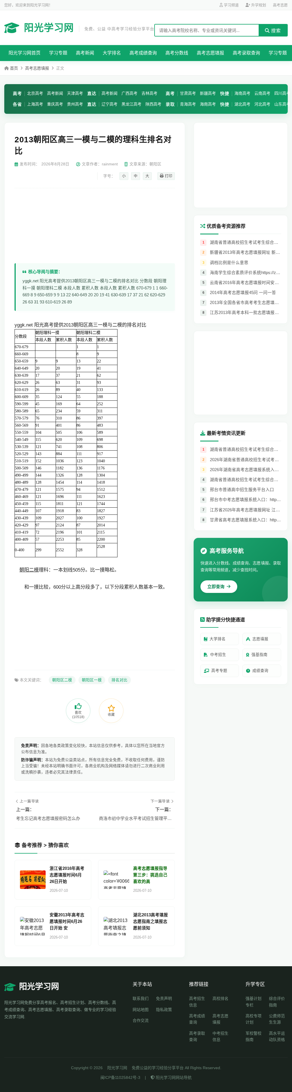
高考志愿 (280, 5)
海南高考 (208, 104)
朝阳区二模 (62, 680)
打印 (168, 176)
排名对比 (119, 680)
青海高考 (188, 104)
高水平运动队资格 (277, 1036)
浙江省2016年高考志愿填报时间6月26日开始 (67, 875)
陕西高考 (153, 104)
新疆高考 (208, 93)
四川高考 (282, 93)
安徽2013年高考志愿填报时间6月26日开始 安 (67, 921)
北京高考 (35, 93)
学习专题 (58, 52)
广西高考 (129, 93)
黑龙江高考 (131, 104)
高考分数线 (176, 52)
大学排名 (112, 52)
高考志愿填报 (210, 52)
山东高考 (282, 104)
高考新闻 (85, 52)
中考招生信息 (220, 1036)
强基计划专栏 (253, 1001)
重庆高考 (55, 104)
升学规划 (258, 5)
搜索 (275, 30)
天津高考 (75, 93)
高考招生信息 (197, 1001)
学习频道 (231, 5)
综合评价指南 (277, 1001)
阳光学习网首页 (24, 52)
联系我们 (141, 998)
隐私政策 (164, 1009)
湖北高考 (242, 104)
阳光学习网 (89, 27)
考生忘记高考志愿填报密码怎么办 (48, 818)
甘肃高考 (188, 93)
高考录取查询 (246, 52)
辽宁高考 (109, 104)
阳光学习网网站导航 (173, 1077)
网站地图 (141, 1009)
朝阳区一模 (92, 680)
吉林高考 (149, 93)
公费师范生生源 (277, 1019)
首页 (14, 68)
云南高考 (262, 93)
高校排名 (220, 998)
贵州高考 (75, 104)
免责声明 (164, 998)
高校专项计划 (253, 1019)
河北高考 (262, 104)
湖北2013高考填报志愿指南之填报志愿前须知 (150, 921)
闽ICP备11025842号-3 (120, 1077)
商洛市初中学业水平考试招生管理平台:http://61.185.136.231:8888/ (136, 818)
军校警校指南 (253, 1036)
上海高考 (35, 104)
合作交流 (141, 1020)
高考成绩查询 (143, 52)
